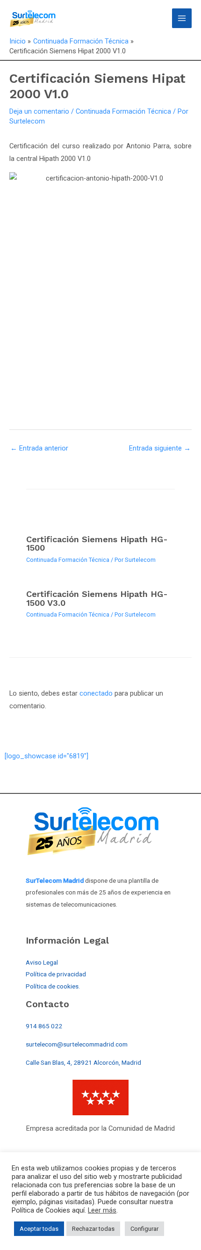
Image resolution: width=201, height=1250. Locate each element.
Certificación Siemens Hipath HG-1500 (97, 543)
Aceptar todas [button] (39, 1228)
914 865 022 (44, 1026)
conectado (96, 693)
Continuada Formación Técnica (123, 111)
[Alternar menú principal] (182, 18)
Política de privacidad (56, 974)
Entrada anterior (39, 448)
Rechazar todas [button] (93, 1228)
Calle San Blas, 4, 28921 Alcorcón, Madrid (83, 1062)
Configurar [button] (144, 1228)
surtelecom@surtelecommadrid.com (77, 1044)
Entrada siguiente (160, 448)
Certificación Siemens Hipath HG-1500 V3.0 (97, 598)
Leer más (102, 1210)
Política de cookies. (53, 986)
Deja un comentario (39, 111)
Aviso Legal (42, 962)
